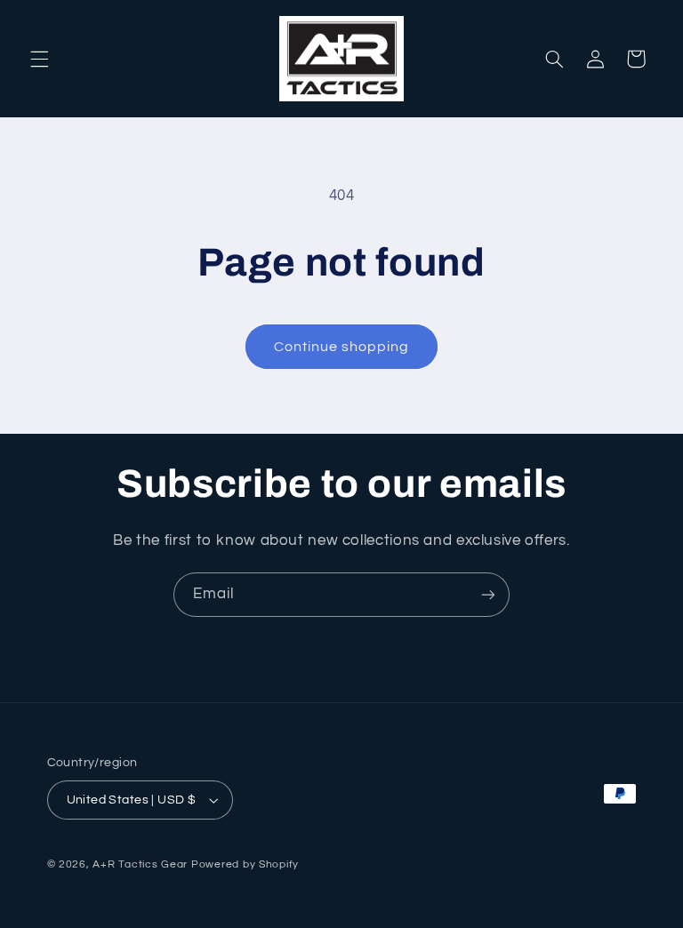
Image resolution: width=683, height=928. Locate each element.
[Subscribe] (488, 594)
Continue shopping (342, 347)
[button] (39, 58)
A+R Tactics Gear (140, 864)
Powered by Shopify (245, 864)
